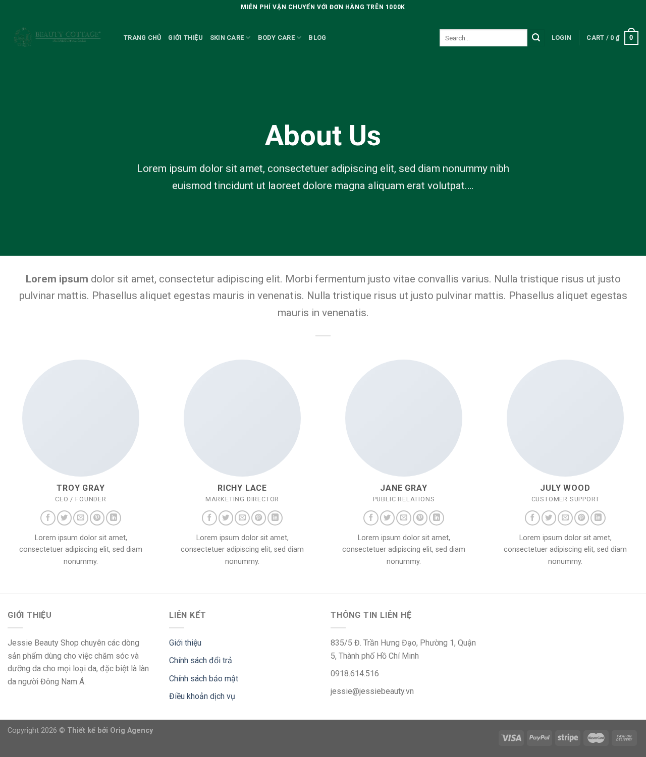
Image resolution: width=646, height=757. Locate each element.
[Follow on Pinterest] (97, 518)
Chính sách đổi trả (200, 660)
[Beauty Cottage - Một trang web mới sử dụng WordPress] (58, 38)
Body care (276, 37)
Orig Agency (131, 730)
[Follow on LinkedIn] (113, 518)
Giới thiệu (185, 37)
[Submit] (536, 37)
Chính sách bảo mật (203, 678)
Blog (317, 37)
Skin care (227, 37)
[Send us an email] (80, 518)
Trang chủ (142, 37)
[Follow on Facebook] (48, 518)
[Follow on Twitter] (64, 518)
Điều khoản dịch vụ (202, 696)
